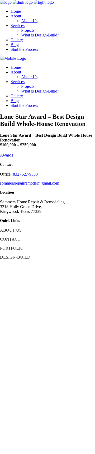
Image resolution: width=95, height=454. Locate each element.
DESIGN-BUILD (15, 257)
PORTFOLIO (11, 248)
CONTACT (10, 239)
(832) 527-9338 (25, 174)
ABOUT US (11, 230)
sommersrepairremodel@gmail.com (29, 183)
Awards (6, 155)
